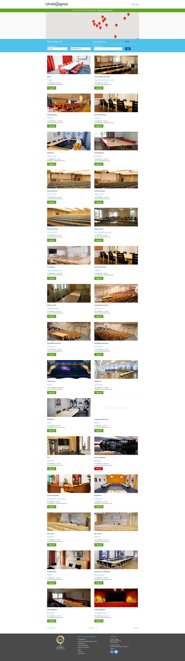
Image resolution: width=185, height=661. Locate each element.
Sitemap (112, 648)
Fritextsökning (98, 46)
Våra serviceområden (86, 636)
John (49, 422)
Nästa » (136, 628)
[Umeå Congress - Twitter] (116, 651)
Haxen (97, 118)
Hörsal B (51, 346)
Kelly (49, 574)
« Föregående (50, 628)
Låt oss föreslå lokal (99, 42)
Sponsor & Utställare (83, 647)
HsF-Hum (99, 194)
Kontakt (113, 636)
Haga (49, 79)
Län (72, 46)
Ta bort (98, 469)
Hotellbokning (82, 643)
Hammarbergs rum (104, 79)
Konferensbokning (83, 645)
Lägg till (52, 88)
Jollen (97, 422)
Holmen (98, 156)
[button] (97, 26)
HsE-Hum (52, 194)
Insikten (98, 384)
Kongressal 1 (100, 613)
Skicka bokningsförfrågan (105, 10)
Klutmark (99, 574)
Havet (50, 118)
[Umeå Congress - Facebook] (112, 651)
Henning (51, 156)
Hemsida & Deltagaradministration (87, 641)
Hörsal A (98, 308)
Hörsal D (98, 346)
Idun (49, 384)
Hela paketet (81, 653)
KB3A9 (50, 536)
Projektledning (82, 639)
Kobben (51, 613)
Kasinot (98, 498)
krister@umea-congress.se (121, 646)
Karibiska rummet (56, 498)
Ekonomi (80, 651)
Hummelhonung (102, 232)
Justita (50, 460)
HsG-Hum (52, 232)
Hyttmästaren (54, 270)
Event (79, 649)
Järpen (97, 460)
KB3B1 (97, 536)
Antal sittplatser (52, 46)
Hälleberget (53, 308)
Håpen (97, 270)
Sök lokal (135, 4)
